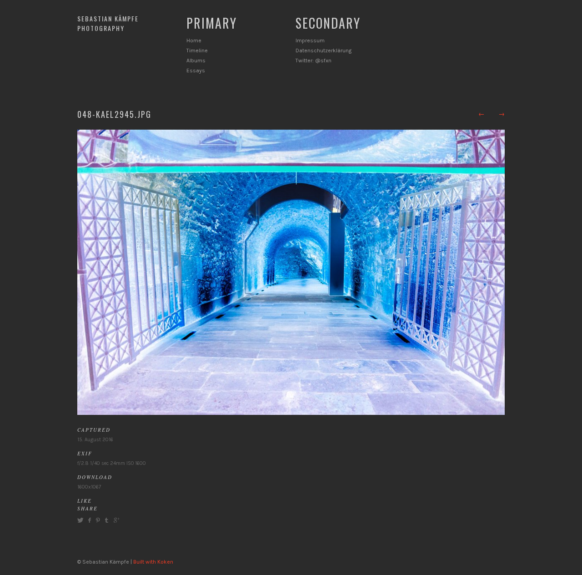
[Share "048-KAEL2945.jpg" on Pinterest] (97, 520)
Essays (195, 70)
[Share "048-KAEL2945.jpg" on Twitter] (81, 520)
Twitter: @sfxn (313, 60)
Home (193, 40)
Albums (196, 60)
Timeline (197, 50)
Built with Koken (153, 562)
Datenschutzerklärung (323, 50)
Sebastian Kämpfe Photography (108, 23)
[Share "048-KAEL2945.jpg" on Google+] (115, 520)
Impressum (310, 40)
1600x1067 (89, 487)
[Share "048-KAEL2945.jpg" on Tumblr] (106, 520)
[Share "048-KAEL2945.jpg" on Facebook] (89, 520)
